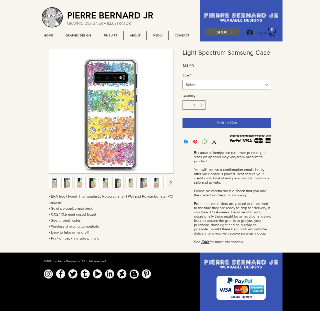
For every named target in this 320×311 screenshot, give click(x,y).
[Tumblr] (85, 274)
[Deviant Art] (122, 274)
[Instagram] (48, 274)
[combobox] (226, 84)
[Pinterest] (146, 274)
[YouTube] (97, 274)
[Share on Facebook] (186, 142)
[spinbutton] (194, 105)
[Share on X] (214, 142)
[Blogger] (134, 274)
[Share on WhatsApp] (205, 142)
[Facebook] (61, 274)
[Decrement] (186, 105)
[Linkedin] (109, 274)
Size (186, 75)
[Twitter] (73, 274)
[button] (78, 35)
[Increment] (201, 105)
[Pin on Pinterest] (195, 142)
